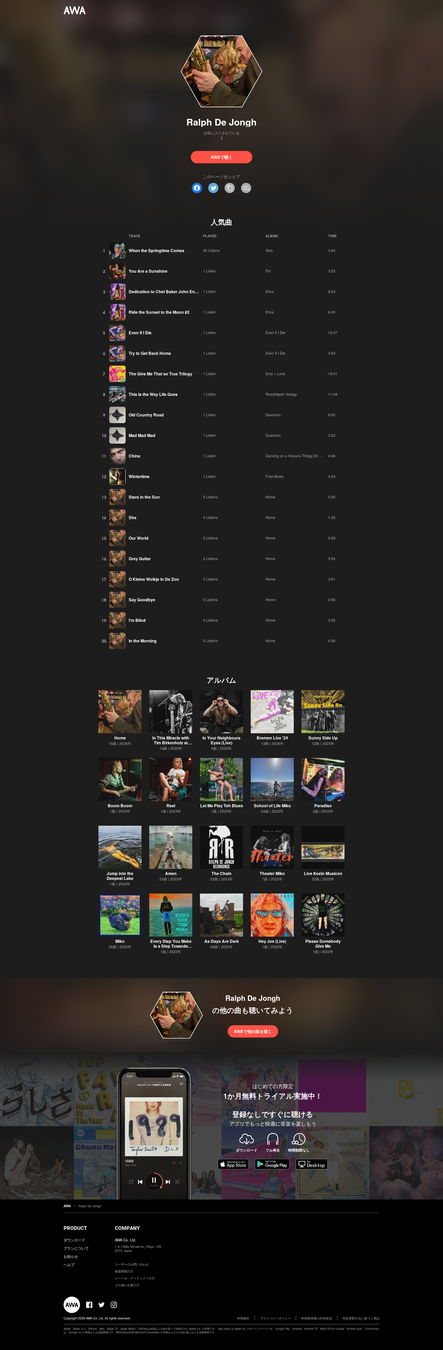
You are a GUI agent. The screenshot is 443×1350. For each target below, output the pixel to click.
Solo (269, 250)
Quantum (273, 414)
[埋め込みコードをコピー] (246, 188)
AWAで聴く (222, 157)
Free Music (275, 476)
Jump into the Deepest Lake (120, 875)
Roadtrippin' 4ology (281, 394)
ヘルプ (69, 1264)
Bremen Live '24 (272, 738)
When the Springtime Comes (156, 250)
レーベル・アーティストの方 (135, 1278)
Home (270, 496)
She (132, 517)
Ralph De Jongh (89, 1206)
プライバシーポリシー (275, 1318)
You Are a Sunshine (148, 271)
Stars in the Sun (144, 497)
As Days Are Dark (221, 941)
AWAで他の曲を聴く (253, 1031)
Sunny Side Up (323, 738)
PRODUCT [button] (75, 1228)
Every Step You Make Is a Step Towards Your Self (171, 946)
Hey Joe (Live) (272, 941)
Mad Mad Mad (142, 435)
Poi (268, 270)
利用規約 (243, 1318)
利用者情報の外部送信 (316, 1318)
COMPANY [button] (127, 1228)
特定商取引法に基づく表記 (361, 1318)
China (134, 456)
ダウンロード (74, 1239)
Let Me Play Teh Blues (221, 806)
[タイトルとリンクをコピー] (230, 188)
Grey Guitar (140, 559)
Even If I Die (140, 333)
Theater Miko (272, 873)
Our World (138, 538)
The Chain (221, 873)
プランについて (76, 1248)
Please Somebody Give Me (323, 943)
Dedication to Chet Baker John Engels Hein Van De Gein (183, 291)
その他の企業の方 (127, 1285)
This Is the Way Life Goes (153, 394)
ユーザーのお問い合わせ (132, 1264)
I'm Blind (137, 620)
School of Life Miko (272, 806)
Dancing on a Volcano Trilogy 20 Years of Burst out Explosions (316, 455)
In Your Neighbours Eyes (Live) (221, 740)
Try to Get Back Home (150, 353)
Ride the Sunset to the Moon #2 (159, 312)
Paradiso (323, 806)
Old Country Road (146, 415)
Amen (171, 873)
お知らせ (71, 1256)
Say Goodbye (142, 600)
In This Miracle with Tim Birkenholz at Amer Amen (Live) (170, 742)
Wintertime (139, 476)
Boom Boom (120, 806)
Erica (270, 291)
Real (170, 806)
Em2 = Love (275, 373)
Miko (120, 941)
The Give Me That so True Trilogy (160, 374)
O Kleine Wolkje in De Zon (154, 579)
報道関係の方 (124, 1271)
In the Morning (143, 641)
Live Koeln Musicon (323, 873)
